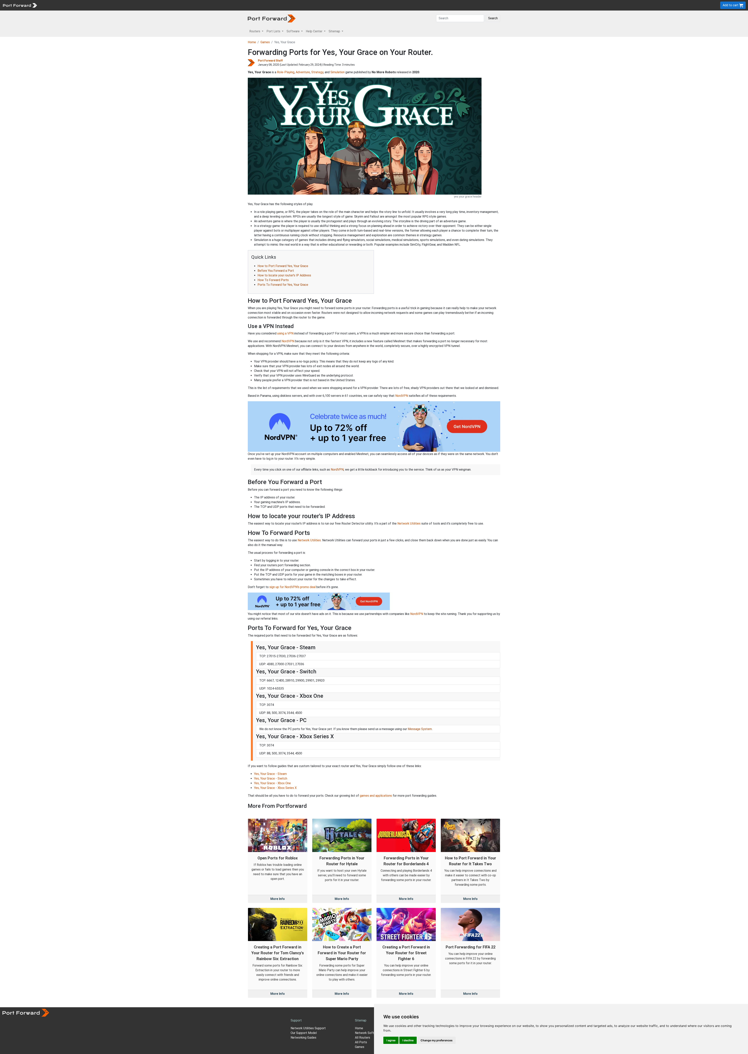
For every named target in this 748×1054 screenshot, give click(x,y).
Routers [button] (255, 31)
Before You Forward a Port (276, 271)
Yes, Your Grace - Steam (270, 774)
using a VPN (285, 333)
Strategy (317, 72)
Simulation (337, 72)
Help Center (103, 5)
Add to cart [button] (731, 5)
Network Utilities (409, 523)
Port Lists (69, 5)
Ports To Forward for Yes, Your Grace (283, 285)
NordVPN (287, 341)
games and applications (376, 795)
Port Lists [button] (273, 31)
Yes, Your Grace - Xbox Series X (275, 788)
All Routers (362, 1037)
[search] (132, 5)
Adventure (303, 72)
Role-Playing (285, 72)
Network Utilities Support (308, 1028)
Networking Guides (303, 1037)
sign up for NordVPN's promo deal (292, 587)
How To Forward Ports (273, 280)
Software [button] (293, 31)
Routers (53, 5)
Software (85, 5)
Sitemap (120, 5)
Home (252, 42)
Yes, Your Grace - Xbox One (272, 783)
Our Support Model (304, 1033)
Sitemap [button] (335, 31)
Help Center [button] (314, 31)
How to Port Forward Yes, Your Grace (283, 266)
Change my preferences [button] (437, 1040)
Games (265, 42)
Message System (420, 729)
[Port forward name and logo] (19, 5)
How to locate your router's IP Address (284, 275)
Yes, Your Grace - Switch (270, 778)
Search (493, 18)
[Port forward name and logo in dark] (271, 18)
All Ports (361, 1042)
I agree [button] (390, 1040)
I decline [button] (408, 1040)
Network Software (368, 1033)
